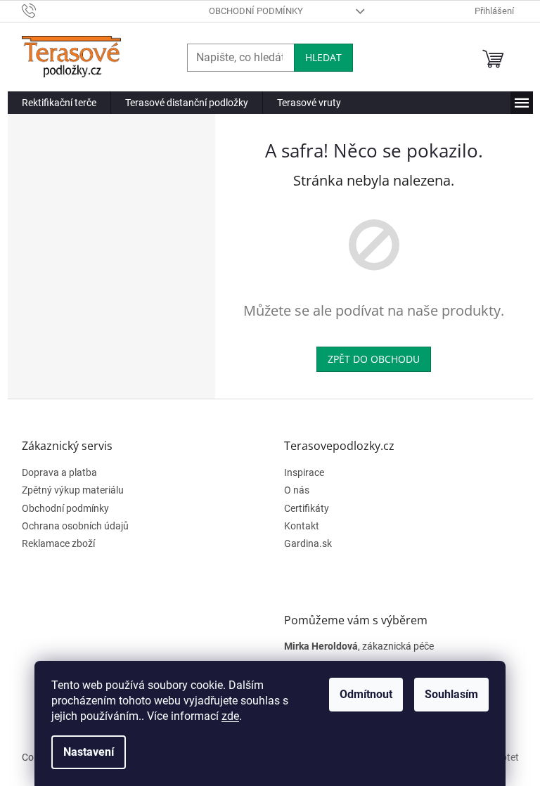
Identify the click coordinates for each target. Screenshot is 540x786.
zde (230, 716)
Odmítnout (366, 694)
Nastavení (88, 752)
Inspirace (304, 472)
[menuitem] (59, 102)
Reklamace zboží (58, 543)
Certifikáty (306, 508)
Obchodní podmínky (256, 11)
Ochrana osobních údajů (75, 525)
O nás (296, 490)
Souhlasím (451, 694)
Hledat (323, 57)
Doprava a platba (59, 472)
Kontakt (301, 525)
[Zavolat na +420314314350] (42, 10)
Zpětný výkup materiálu (73, 490)
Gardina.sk (308, 543)
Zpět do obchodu (374, 359)
